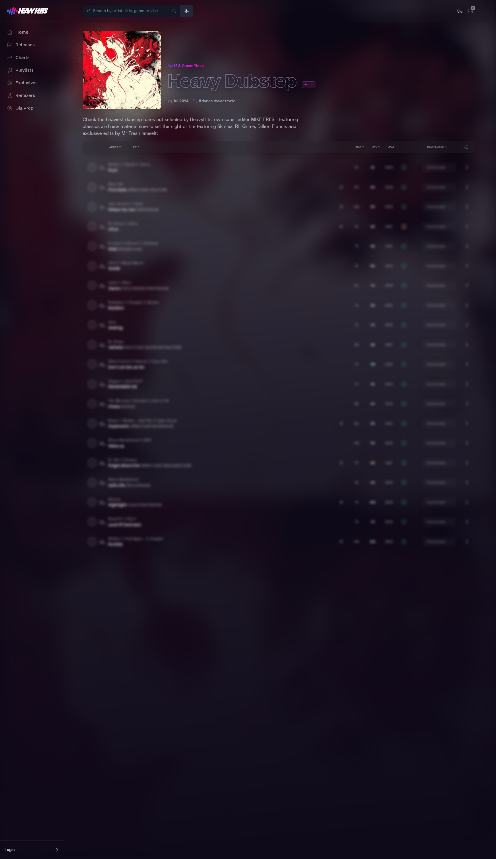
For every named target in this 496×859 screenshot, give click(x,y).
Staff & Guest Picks (186, 66)
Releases (25, 45)
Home (22, 32)
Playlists (25, 70)
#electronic (224, 101)
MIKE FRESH (264, 119)
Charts (23, 57)
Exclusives (27, 82)
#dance (206, 101)
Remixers (25, 95)
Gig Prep (25, 108)
